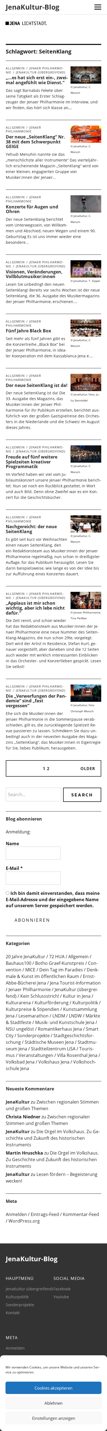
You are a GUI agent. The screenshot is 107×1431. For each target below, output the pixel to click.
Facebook (62, 1288)
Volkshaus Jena (53, 1062)
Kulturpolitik (85, 1003)
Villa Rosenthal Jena (77, 1055)
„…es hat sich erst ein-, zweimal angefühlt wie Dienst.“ (37, 80)
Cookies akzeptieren (53, 1388)
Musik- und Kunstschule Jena (64, 1022)
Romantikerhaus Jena (60, 1029)
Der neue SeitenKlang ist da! (36, 385)
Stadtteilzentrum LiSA (53, 1049)
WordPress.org (24, 1221)
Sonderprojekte (33, 1036)
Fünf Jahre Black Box (28, 331)
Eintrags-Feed (45, 1214)
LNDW (75, 1016)
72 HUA (56, 957)
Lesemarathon (33, 1016)
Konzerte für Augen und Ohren (32, 209)
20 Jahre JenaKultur (25, 957)
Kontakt (13, 1312)
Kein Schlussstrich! (39, 996)
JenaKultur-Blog (32, 7)
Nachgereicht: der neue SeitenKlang (31, 529)
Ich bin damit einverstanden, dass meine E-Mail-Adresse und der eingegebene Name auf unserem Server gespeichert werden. (53, 899)
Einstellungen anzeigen (53, 1418)
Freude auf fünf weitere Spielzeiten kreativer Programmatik (31, 462)
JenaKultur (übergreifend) (40, 72)
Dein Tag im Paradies (61, 970)
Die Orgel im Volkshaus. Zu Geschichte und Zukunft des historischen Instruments (53, 1138)
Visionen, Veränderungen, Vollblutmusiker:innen (34, 274)
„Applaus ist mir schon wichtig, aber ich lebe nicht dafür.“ (35, 608)
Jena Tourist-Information (75, 983)
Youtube (61, 1296)
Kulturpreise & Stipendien (32, 1009)
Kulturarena (18, 1003)
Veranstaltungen (36, 1055)
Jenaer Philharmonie (23, 129)
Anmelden (16, 1214)
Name (12, 844)
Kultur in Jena (77, 996)
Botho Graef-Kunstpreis (59, 963)
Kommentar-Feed (81, 1214)
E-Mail (14, 868)
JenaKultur (18, 1102)
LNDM (58, 1016)
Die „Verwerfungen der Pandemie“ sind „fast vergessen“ (36, 701)
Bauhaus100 (18, 963)
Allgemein (15, 68)
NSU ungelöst (20, 1029)
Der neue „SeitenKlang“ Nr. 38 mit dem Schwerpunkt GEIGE (35, 141)
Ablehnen (53, 1403)
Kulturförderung (52, 1003)
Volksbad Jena (20, 1062)
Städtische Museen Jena (49, 1042)
